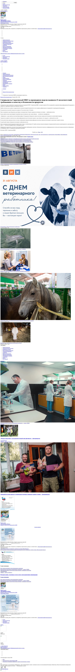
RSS (4, 659)
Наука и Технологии (7, 46)
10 (1, 27)
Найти (15, 2)
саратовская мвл (51, 134)
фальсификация (64, 134)
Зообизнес (5, 45)
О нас (4, 3)
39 (1, 545)
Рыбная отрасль (6, 78)
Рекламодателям (6, 7)
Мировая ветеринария (7, 47)
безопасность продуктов (8, 134)
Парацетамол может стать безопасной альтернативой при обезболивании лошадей (16, 320)
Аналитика (5, 49)
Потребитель (5, 82)
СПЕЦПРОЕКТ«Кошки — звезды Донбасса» (6, 441)
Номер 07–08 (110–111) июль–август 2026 (8, 21)
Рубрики (5, 1)
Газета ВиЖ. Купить (4, 22)
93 (3, 545)
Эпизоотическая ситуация (8, 40)
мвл (39, 134)
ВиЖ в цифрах (6, 85)
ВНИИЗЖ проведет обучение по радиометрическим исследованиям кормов (15, 139)
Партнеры (5, 5)
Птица (4, 77)
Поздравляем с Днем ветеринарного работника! (10, 226)
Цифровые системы (7, 42)
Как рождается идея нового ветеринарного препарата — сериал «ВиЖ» (15, 569)
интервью (2, 360)
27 (3, 27)
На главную (3, 345)
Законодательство (6, 39)
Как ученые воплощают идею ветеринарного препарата (11, 568)
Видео (4, 50)
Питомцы (2, 424)
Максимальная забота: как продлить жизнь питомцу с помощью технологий (15, 570)
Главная (4, 88)
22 (3, 616)
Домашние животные (7, 44)
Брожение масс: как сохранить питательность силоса (11, 343)
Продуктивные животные (8, 43)
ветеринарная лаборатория (24, 134)
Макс (39, 132)
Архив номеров (6, 6)
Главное (4, 73)
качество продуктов (34, 134)
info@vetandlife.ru (3, 11)
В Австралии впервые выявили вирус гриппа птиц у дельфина (13, 249)
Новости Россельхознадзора (8, 91)
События (4, 86)
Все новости (5, 51)
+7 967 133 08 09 (3, 60)
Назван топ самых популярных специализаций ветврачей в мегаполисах (15, 271)
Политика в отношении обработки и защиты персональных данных (16, 661)
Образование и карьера (7, 48)
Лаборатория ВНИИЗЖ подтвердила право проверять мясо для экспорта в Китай (16, 141)
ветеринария (16, 134)
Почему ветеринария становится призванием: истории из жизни (13, 164)
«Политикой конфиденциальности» (45, 28)
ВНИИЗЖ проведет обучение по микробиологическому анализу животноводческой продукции (19, 138)
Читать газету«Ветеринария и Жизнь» (5, 20)
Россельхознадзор (6, 4)
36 (1, 616)
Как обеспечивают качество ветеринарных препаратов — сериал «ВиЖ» (15, 423)
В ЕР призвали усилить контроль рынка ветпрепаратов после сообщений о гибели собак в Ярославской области (23, 549)
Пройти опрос (30, 136)
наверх (2, 624)
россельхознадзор (44, 134)
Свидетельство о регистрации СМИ (10, 660)
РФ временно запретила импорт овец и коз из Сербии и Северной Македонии (16, 140)
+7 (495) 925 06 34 (4, 646)
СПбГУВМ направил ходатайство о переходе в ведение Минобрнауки (14, 548)
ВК (42, 132)
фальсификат (57, 134)
